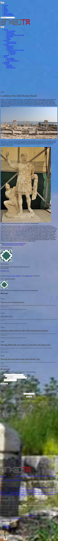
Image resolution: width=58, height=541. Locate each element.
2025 (11, 529)
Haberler (6, 9)
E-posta (3, 376)
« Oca (2, 415)
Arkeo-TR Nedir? (8, 13)
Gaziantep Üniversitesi (45, 490)
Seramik (9, 39)
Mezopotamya (13, 52)
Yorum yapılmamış (16, 276)
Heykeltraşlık (10, 36)
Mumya (56, 492)
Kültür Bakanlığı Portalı (20, 243)
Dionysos (7, 490)
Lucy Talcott (38, 492)
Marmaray (44, 492)
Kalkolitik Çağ (10, 32)
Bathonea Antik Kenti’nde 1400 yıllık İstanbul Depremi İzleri (24, 331)
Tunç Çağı (12, 54)
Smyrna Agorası (28, 494)
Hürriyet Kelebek (9, 243)
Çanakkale (17, 495)
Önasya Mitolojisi (11, 59)
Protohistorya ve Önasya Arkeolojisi (15, 50)
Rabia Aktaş (16, 494)
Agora (2, 487)
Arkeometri (6, 55)
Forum (5, 8)
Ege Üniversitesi (28, 489)
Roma (23, 494)
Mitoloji (5, 56)
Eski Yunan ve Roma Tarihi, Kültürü (15, 35)
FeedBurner (32, 399)
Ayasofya (33, 487)
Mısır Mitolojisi (10, 58)
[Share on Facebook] (5, 533)
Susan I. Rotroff (34, 494)
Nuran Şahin (8, 494)
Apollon (23, 487)
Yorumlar (7, 526)
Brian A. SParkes (44, 487)
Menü (2, 2)
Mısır (3, 494)
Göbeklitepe (53, 490)
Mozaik (53, 492)
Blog (5, 6)
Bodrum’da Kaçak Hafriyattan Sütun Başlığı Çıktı (20, 359)
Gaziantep (38, 490)
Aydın (37, 487)
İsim (2, 374)
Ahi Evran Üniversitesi (7, 487)
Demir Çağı (12, 51)
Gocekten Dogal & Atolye (7, 480)
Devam (25, 309)
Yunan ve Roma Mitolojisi (13, 61)
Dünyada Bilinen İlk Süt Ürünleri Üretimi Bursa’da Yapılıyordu (25, 345)
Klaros (25, 492)
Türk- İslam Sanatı (11, 67)
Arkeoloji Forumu (18, 480)
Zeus (14, 495)
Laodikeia (32, 492)
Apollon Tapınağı (28, 487)
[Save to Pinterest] (5, 538)
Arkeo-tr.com (4, 475)
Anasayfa (6, 5)
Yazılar (6, 525)
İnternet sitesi (4, 377)
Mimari (8, 37)
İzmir (27, 495)
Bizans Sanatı (10, 66)
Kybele (29, 492)
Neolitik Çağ (10, 47)
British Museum (52, 487)
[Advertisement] (29, 80)
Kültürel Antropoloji (11, 43)
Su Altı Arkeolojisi (11, 31)
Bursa (2, 490)
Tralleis (53, 494)
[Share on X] (5, 536)
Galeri (5, 12)
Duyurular (6, 10)
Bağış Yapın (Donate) (9, 15)
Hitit (2, 492)
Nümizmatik (7, 62)
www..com (30, 515)
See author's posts (5, 270)
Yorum (2, 381)
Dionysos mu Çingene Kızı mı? (12, 302)
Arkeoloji (6, 29)
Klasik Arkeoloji (10, 33)
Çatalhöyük (23, 495)
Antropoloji (6, 40)
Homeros (17, 492)
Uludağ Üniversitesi (4, 495)
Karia (20, 492)
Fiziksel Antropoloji (11, 42)
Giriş (5, 524)
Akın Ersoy (13, 487)
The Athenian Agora (44, 494)
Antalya (18, 487)
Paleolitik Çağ (10, 48)
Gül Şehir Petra (7, 316)
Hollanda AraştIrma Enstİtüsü (10, 492)
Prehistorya (6, 44)
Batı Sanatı (9, 65)
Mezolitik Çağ (10, 46)
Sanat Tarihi (6, 63)
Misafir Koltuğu (5, 264)
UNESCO (10, 495)
